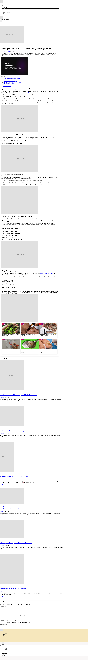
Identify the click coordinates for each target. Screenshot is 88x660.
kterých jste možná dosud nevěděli (27, 92)
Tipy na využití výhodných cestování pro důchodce (13, 82)
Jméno (15, 617)
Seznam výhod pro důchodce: (8, 83)
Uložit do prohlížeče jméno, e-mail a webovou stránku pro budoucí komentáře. (16, 622)
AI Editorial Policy (44, 658)
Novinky (4, 634)
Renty (3, 11)
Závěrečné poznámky (7, 86)
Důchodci (3, 473)
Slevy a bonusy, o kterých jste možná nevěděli (11, 84)
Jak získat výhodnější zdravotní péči (10, 81)
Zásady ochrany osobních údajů (20, 639)
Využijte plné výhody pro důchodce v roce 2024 (12, 78)
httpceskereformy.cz (6, 51)
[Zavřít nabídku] (0, 645)
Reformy (4, 9)
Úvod (3, 5)
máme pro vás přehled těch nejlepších (47, 273)
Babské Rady (6, 8)
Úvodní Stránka (5, 633)
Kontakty (4, 14)
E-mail (15, 620)
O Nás (3, 13)
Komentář (22, 615)
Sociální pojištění (6, 12)
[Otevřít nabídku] (1, 21)
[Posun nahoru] (1, 644)
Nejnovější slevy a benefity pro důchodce (11, 79)
